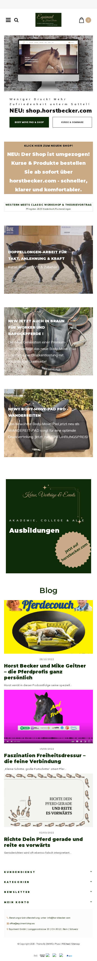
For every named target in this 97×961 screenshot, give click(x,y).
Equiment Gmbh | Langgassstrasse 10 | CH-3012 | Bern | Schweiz (43, 929)
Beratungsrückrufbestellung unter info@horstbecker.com (39, 917)
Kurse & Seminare (72, 122)
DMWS (49, 944)
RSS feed (66, 944)
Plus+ (57, 944)
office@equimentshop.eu (22, 923)
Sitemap (76, 944)
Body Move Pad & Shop (29, 122)
